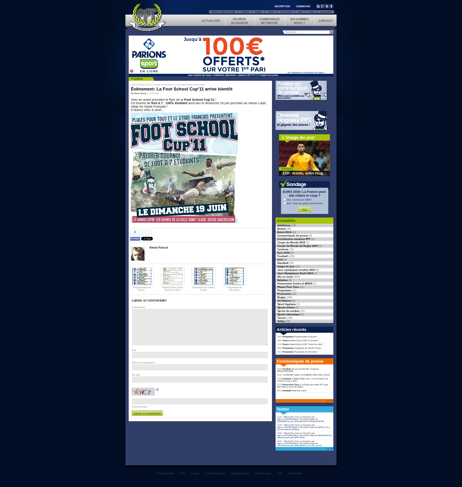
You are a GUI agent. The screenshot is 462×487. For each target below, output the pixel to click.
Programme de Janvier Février (299, 348)
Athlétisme (284, 225)
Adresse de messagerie (143, 362)
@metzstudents (284, 429)
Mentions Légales (240, 473)
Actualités (210, 20)
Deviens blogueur (239, 21)
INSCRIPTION (282, 6)
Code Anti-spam (139, 407)
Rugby (258, 12)
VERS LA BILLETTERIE (223, 12)
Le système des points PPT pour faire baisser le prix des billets (302, 386)
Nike (300, 12)
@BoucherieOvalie (285, 437)
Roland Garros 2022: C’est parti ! (297, 340)
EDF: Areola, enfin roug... (304, 173)
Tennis (271, 12)
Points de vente (263, 473)
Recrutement (295, 473)
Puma (312, 12)
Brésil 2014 (286, 12)
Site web (136, 375)
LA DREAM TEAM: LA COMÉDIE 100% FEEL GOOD (303, 375)
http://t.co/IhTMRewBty (287, 419)
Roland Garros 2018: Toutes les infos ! (300, 344)
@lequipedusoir (325, 435)
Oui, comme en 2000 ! (299, 199)
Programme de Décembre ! (297, 352)
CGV (182, 473)
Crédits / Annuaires (215, 473)
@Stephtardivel (301, 421)
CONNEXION (303, 6)
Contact (326, 20)
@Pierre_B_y (324, 427)
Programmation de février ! (142, 288)
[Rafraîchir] (158, 390)
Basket (281, 228)
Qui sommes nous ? (299, 21)
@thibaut (295, 429)
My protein (326, 12)
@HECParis (299, 437)
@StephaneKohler (316, 421)
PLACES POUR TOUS (141, 85)
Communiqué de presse (269, 21)
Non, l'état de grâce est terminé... (306, 203)
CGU (279, 473)
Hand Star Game (291, 390)
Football (245, 12)
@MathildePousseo (285, 421)
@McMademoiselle (285, 445)
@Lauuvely (317, 445)
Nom (134, 350)
